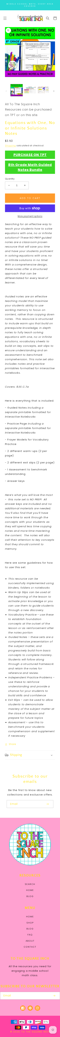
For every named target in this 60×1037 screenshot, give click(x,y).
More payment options (30, 216)
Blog (30, 896)
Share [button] (12, 744)
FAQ (30, 934)
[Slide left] (6, 91)
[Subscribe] (47, 804)
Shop (30, 922)
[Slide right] (54, 91)
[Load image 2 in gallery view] (30, 90)
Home (30, 890)
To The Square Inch (35, 1031)
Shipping (10, 145)
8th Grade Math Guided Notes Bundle (30, 167)
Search (30, 884)
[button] (5, 18)
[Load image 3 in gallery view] (43, 90)
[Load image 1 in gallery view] (16, 90)
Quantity (9, 178)
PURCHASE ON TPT (30, 154)
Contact (30, 946)
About (30, 940)
